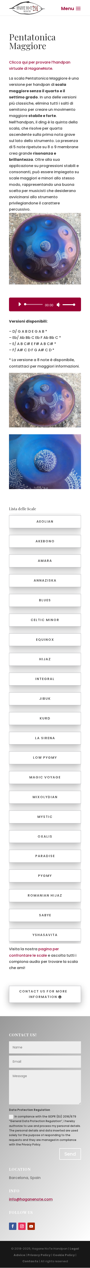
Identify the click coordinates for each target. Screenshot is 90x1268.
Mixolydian (45, 797)
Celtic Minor (45, 620)
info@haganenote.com (31, 1199)
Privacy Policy (39, 1255)
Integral (45, 679)
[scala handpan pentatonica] (45, 248)
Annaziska (45, 580)
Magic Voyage (45, 777)
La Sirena (45, 738)
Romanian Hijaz (45, 895)
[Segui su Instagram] (22, 1226)
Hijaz (45, 659)
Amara (45, 560)
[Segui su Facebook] (12, 1226)
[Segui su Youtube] (31, 1226)
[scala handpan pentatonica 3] (45, 461)
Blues (45, 600)
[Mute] (58, 305)
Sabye (45, 915)
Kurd (45, 718)
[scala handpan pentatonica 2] (45, 400)
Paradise (45, 856)
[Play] (19, 304)
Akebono (45, 541)
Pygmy (45, 875)
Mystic (45, 816)
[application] (45, 304)
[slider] (67, 304)
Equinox (45, 639)
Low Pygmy (45, 757)
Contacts (30, 1261)
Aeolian (45, 521)
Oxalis (45, 836)
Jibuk (45, 698)
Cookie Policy (64, 1255)
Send (70, 1154)
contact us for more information (43, 994)
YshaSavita (45, 935)
